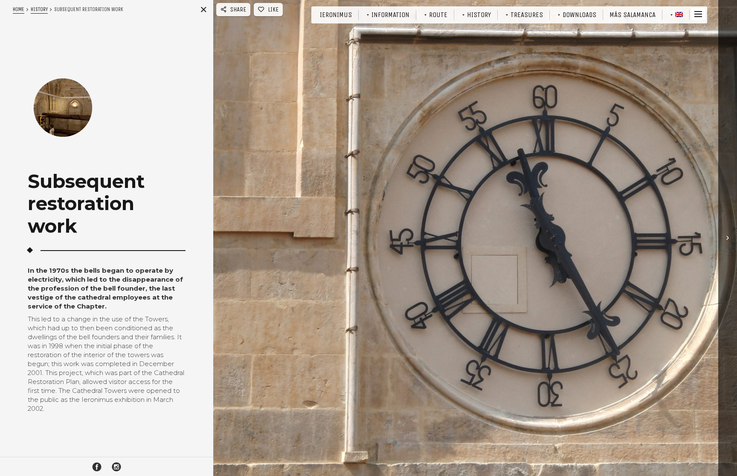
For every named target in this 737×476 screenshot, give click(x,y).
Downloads (579, 14)
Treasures (527, 14)
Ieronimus (336, 14)
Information (390, 14)
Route (438, 14)
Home (18, 9)
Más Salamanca (632, 14)
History (479, 14)
